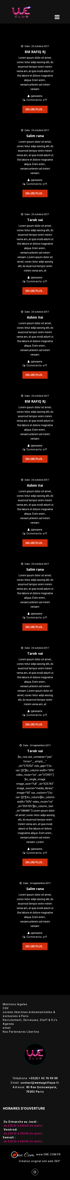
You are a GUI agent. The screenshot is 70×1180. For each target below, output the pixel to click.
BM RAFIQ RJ (35, 51)
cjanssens (36, 95)
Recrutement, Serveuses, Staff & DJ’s (30, 1019)
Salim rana (35, 136)
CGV (6, 1008)
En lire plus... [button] (35, 109)
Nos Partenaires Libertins (21, 1031)
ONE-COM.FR (52, 1154)
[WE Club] (27, 12)
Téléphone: (35, 1078)
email (7, 1027)
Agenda (8, 1023)
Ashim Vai (35, 317)
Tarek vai (35, 220)
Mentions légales (15, 1004)
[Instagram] (35, 1172)
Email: (35, 1082)
